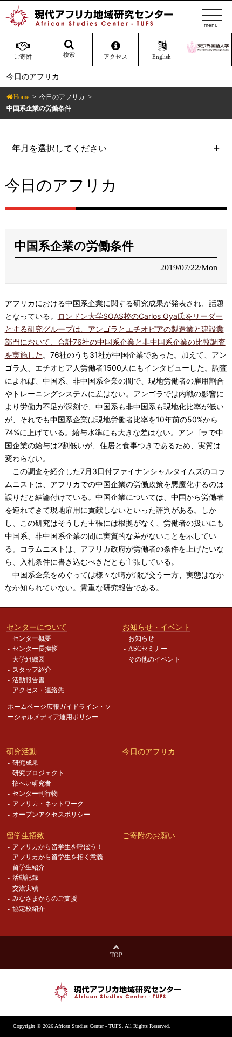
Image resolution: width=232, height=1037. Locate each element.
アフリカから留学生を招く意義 (57, 857)
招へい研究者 (31, 783)
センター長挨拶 (35, 648)
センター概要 (31, 638)
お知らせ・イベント (156, 627)
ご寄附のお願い (148, 835)
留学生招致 (25, 835)
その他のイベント (154, 659)
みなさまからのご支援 (44, 898)
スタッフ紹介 (31, 669)
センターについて (36, 627)
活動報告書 (28, 680)
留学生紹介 (28, 867)
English (161, 57)
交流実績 (25, 888)
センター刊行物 (35, 793)
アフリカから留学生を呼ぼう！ (57, 847)
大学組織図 (28, 659)
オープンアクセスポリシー (51, 814)
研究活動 (21, 751)
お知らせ (141, 638)
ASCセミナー (147, 648)
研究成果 (25, 763)
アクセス (115, 57)
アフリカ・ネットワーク (48, 804)
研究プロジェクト (38, 773)
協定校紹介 (28, 909)
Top (116, 955)
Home (21, 97)
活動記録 (25, 877)
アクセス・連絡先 (38, 690)
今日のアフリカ (62, 97)
